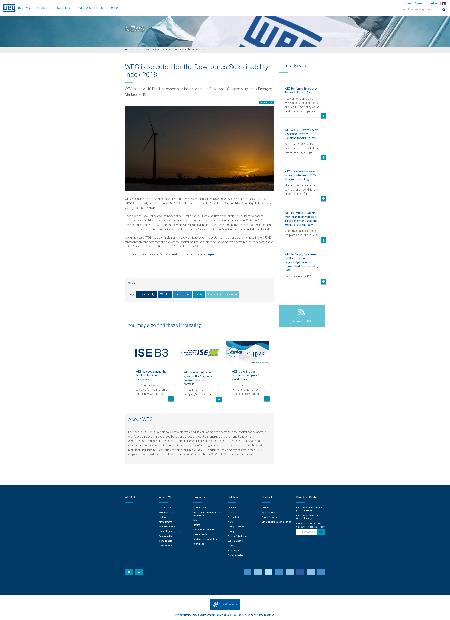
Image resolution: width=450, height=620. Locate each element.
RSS (235, 615)
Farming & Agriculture (238, 536)
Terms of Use (223, 615)
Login (436, 3)
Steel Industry (234, 517)
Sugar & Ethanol (235, 541)
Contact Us (267, 507)
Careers (418, 3)
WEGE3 (164, 294)
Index (198, 294)
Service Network (269, 517)
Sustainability (146, 294)
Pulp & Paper (233, 550)
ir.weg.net (209, 254)
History (162, 517)
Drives (196, 520)
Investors (84, 7)
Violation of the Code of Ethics (276, 522)
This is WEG (165, 507)
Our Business (165, 541)
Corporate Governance (222, 294)
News (408, 3)
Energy (231, 531)
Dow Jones (182, 294)
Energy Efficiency (236, 527)
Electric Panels (200, 534)
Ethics (98, 7)
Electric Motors (200, 507)
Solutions (64, 7)
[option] (151, 368)
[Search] (443, 10)
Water (230, 522)
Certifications (165, 545)
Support (115, 7)
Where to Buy (268, 512)
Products (43, 7)
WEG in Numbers (167, 512)
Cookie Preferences (228, 604)
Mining (231, 545)
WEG (7, 8)
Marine (231, 512)
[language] (445, 3)
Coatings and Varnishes (205, 539)
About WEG (24, 7)
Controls (197, 525)
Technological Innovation (171, 531)
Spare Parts (198, 544)
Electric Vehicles (235, 555)
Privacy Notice (183, 615)
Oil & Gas (232, 507)
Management (165, 522)
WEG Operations (167, 527)
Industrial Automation (203, 529)
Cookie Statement (203, 615)
